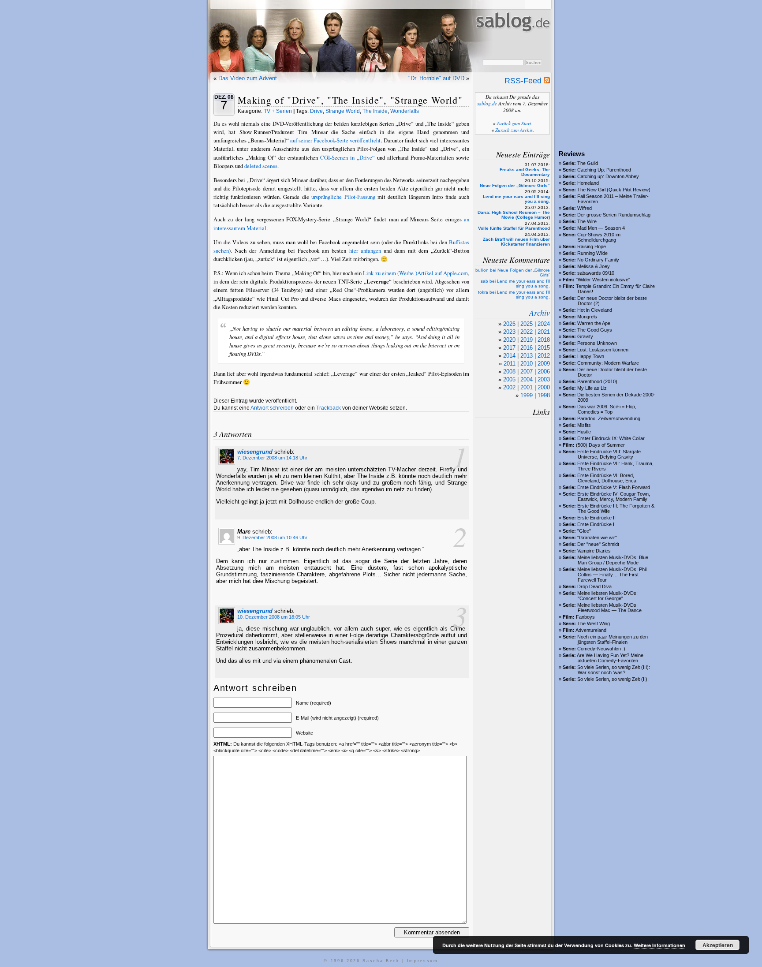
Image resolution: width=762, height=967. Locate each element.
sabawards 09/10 (595, 273)
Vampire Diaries (594, 550)
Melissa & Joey (593, 266)
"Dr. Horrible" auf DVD (436, 78)
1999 (526, 395)
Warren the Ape (593, 323)
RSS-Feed (524, 80)
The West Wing (593, 623)
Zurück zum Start (514, 123)
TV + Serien (278, 111)
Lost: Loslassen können (602, 349)
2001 (526, 387)
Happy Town (590, 356)
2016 (526, 347)
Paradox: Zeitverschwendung (608, 418)
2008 (509, 371)
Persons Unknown (597, 343)
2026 (509, 324)
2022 (526, 332)
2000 (544, 387)
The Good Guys (594, 329)
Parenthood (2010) (597, 381)
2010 (526, 363)
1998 (544, 395)
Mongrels (587, 316)
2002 (509, 387)
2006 (544, 371)
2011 (509, 363)
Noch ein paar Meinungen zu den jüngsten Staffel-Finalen (612, 639)
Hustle (584, 431)
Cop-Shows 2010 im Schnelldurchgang (598, 237)
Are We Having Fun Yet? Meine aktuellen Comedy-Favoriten (610, 658)
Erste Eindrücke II (596, 517)
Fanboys (585, 617)
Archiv (539, 312)
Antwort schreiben (272, 408)
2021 (544, 332)
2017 (509, 347)
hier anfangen (365, 250)
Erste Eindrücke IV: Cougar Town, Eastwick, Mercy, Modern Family (613, 496)
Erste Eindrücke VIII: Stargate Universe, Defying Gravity (609, 454)
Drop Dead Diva (594, 586)
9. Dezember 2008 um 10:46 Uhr (272, 537)
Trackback (328, 408)
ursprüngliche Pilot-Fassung (343, 197)
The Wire (587, 221)
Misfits (584, 425)
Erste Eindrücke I (595, 524)
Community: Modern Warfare (608, 363)
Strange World (342, 111)
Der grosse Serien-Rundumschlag (613, 214)
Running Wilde (592, 253)
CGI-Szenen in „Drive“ (347, 157)
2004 (526, 379)
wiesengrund (255, 451)
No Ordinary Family (598, 259)
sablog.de (487, 103)
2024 (544, 324)
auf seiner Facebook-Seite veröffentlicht (335, 140)
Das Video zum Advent (247, 78)
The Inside (375, 111)
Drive (316, 111)
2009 (544, 363)
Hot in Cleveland (594, 310)
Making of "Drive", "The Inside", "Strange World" (350, 99)
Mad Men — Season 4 (601, 228)
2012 (544, 355)
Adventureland (590, 630)
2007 (526, 371)
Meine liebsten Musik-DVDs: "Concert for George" (607, 595)
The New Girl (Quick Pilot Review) (613, 189)
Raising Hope (591, 246)
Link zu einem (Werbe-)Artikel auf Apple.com (415, 273)
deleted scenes (260, 166)
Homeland (588, 183)
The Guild (587, 163)
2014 (509, 355)
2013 (526, 355)
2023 (509, 332)
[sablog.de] (512, 40)
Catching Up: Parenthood (604, 169)
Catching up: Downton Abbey (608, 176)
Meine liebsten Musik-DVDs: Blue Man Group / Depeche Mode (612, 560)
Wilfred (584, 208)
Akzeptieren (717, 945)
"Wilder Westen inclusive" (603, 279)
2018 (544, 339)
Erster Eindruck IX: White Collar (611, 438)
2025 (526, 324)
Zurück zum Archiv (514, 130)
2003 (544, 379)
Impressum (422, 961)
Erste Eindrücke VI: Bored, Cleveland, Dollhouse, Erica (606, 478)
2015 (544, 347)
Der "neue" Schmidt (598, 544)
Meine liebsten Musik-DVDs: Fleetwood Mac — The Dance (609, 607)
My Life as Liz (592, 388)
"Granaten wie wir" (597, 537)
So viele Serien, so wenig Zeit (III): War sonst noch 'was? (613, 670)
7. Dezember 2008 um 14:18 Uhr (272, 457)
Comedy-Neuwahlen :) (601, 648)
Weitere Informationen (659, 945)
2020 (509, 339)
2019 (526, 339)
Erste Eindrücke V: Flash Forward (613, 487)
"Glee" (584, 531)
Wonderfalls (404, 111)
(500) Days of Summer (600, 445)
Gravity (585, 336)
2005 (509, 379)
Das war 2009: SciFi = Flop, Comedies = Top (606, 409)
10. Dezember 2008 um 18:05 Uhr (273, 617)
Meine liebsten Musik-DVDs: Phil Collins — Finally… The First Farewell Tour (611, 574)
